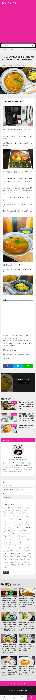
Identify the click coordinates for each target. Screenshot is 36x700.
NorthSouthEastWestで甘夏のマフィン (26, 427)
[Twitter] (18, 366)
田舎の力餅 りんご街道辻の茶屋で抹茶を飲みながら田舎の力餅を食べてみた (27, 405)
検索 (5, 572)
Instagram (22, 698)
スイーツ (6, 489)
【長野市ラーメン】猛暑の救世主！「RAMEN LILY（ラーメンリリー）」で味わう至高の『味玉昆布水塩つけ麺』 (26, 626)
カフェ (11, 489)
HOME (5, 49)
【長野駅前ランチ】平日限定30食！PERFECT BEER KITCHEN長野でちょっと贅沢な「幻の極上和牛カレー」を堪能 (26, 602)
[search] (33, 45)
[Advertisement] (18, 23)
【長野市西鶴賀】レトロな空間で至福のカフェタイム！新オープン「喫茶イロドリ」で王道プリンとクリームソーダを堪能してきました (8, 603)
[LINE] (28, 366)
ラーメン (22, 489)
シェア (13, 698)
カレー (20, 65)
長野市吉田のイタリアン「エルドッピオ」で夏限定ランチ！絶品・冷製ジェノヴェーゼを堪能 (26, 647)
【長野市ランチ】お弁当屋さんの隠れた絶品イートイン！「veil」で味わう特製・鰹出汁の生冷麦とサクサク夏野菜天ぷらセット (8, 626)
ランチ (23, 65)
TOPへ (31, 698)
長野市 (11, 49)
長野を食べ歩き (23, 690)
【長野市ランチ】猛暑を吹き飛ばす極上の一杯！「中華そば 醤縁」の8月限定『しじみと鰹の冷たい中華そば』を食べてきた (8, 648)
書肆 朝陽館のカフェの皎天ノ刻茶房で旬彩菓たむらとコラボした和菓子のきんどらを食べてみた (27, 417)
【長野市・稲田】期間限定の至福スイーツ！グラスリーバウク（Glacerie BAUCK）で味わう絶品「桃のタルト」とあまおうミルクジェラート (9, 671)
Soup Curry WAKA (14, 101)
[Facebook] (8, 366)
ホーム (4, 698)
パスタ (16, 489)
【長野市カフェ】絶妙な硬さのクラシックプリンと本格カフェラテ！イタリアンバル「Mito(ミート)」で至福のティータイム (26, 670)
